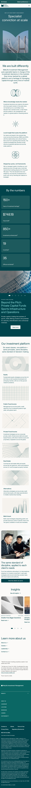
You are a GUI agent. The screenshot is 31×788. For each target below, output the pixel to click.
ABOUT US (3, 701)
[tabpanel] (15, 300)
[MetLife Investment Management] (5, 5)
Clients (12, 726)
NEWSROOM (4, 710)
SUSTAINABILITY (5, 716)
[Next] (25, 295)
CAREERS (3, 713)
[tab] (9, 295)
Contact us (4, 726)
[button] (15, 693)
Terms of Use (21, 726)
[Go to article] (12, 628)
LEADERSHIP (4, 704)
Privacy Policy (4, 729)
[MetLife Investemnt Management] (12, 686)
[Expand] (29, 5)
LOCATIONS (3, 707)
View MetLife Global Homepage (8, 735)
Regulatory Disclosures (18, 729)
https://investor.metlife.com (8, 672)
